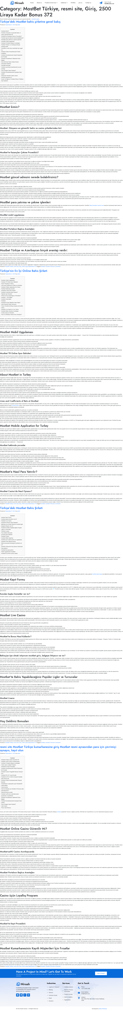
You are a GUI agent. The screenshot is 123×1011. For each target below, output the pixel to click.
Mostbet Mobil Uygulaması (8, 280)
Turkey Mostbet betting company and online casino (12, 306)
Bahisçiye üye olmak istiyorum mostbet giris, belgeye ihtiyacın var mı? (12, 525)
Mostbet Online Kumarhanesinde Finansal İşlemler (11, 781)
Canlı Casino (4, 806)
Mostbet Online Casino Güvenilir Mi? (10, 760)
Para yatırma (4, 548)
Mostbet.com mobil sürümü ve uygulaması (11, 540)
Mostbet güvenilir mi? (6, 77)
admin (18, 25)
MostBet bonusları (5, 65)
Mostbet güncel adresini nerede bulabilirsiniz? (12, 38)
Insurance (51, 1001)
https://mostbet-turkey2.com (96, 205)
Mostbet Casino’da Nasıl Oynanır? (9, 292)
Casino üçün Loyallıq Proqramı (8, 765)
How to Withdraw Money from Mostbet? (11, 314)
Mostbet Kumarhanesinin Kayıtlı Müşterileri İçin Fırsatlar (11, 56)
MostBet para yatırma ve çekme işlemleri (11, 39)
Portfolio (73, 3)
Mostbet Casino (5, 536)
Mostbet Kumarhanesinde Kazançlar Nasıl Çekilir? (11, 73)
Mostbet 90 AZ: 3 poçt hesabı (8, 775)
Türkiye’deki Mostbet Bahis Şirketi (21, 508)
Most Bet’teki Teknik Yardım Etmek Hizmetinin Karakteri (10, 62)
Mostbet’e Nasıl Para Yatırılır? (8, 290)
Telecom (51, 992)
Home (32, 3)
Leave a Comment (56, 266)
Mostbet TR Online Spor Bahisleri (9, 282)
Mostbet (3, 301)
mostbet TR (49, 266)
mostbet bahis (15, 405)
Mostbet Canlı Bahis (6, 299)
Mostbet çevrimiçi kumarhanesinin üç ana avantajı (11, 68)
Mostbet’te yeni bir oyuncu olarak (9, 553)
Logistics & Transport (54, 987)
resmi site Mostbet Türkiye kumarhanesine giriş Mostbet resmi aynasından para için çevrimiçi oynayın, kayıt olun (58, 748)
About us (39, 3)
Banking (51, 990)
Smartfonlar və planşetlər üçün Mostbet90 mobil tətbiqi (11, 784)
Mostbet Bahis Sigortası (7, 538)
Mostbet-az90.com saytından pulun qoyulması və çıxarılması (10, 795)
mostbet (43, 266)
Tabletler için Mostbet (6, 294)
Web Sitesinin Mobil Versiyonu (8, 304)
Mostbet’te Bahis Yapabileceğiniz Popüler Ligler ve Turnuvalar (11, 528)
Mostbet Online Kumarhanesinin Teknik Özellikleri (10, 52)
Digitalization (67, 1000)
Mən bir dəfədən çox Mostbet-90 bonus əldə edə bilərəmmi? (12, 789)
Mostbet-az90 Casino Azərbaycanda (10, 761)
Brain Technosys (103, 1008)
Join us (80, 3)
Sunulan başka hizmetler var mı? (9, 519)
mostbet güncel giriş (97, 574)
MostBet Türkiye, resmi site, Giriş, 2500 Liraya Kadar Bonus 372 (21, 266)
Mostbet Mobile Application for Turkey (10, 287)
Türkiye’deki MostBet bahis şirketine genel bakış (30, 21)
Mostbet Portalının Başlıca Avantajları (10, 43)
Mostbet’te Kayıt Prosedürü (8, 766)
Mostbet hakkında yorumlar (8, 289)
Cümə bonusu (4, 787)
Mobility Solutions (68, 987)
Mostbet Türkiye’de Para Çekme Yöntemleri (12, 546)
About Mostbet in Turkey (7, 284)
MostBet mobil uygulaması (7, 41)
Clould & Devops (68, 994)
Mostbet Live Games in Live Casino (10, 309)
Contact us (88, 3)
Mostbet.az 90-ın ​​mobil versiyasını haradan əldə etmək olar (11, 777)
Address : (92, 999)
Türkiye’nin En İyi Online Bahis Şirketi (23, 271)
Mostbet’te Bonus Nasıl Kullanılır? (9, 522)
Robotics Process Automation (68, 990)
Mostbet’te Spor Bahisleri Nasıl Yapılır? (10, 302)
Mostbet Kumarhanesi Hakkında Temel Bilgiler (10, 59)
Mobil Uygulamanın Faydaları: (8, 552)
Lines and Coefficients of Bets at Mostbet (11, 285)
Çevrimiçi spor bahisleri (6, 534)
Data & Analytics (68, 997)
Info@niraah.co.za (109, 3)
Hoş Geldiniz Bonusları (6, 533)
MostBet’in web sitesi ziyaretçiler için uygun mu (12, 49)
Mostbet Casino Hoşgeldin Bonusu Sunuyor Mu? (12, 772)
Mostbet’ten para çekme (7, 550)
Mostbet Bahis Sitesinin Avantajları (10, 311)
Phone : (85, 987)
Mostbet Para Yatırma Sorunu (8, 541)
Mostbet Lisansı (5, 531)
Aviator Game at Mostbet (7, 313)
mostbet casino (35, 19)
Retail (50, 998)
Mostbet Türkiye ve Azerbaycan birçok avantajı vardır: (10, 45)
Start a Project (101, 973)
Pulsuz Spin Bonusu (6, 808)
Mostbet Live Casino (6, 521)
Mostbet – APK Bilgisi (6, 297)
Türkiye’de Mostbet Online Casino (9, 75)
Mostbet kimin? (5, 31)
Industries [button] (63, 3)
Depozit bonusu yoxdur (7, 792)
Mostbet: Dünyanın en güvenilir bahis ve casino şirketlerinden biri (11, 33)
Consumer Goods (53, 995)
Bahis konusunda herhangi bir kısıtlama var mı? (11, 544)
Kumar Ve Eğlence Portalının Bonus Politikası (12, 79)
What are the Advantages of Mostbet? (11, 295)
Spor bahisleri (4, 81)
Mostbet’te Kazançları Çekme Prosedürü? (11, 36)
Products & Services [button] (50, 3)
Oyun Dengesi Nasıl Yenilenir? (8, 70)
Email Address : (85, 992)
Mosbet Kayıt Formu (6, 517)
